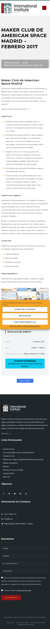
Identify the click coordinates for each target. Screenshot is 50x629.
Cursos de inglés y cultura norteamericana (18, 452)
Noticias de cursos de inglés (13, 470)
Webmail (6, 477)
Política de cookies (15, 326)
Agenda (6, 466)
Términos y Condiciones (26, 624)
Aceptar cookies (25, 309)
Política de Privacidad (24, 590)
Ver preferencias (25, 322)
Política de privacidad (38, 622)
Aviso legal (10, 622)
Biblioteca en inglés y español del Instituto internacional (23, 459)
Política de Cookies (22, 622)
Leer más (5, 433)
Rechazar (25, 316)
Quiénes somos (8, 449)
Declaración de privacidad (31, 326)
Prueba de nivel (8, 456)
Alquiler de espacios (10, 463)
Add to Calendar (25, 381)
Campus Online (8, 473)
